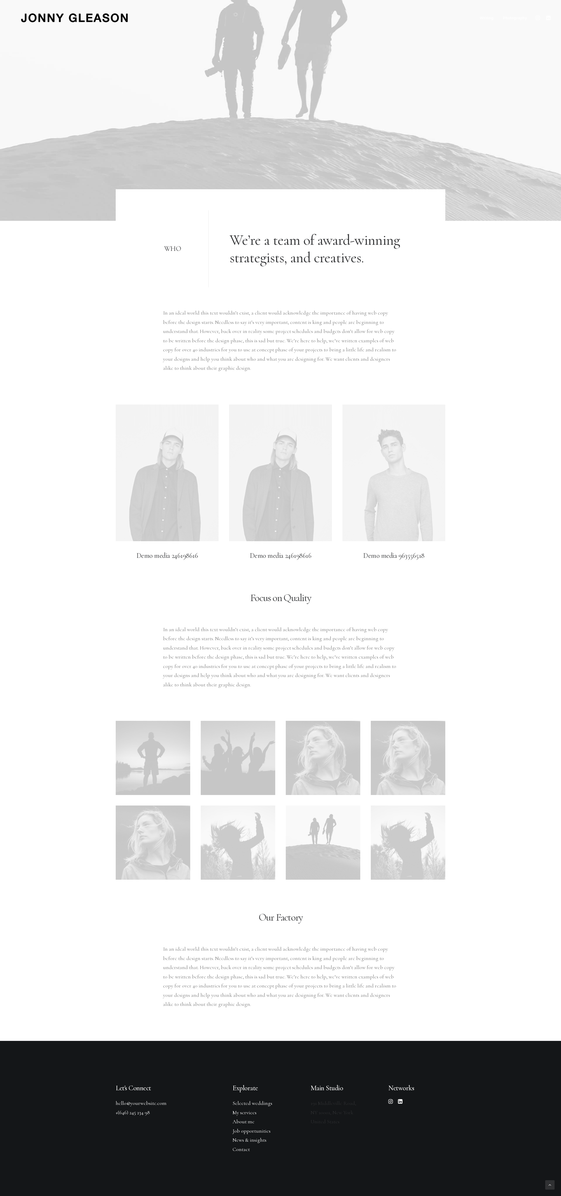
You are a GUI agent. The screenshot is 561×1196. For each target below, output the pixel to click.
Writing (487, 17)
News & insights (249, 1140)
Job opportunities (252, 1131)
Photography (515, 17)
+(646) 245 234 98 (133, 1112)
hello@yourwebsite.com (141, 1103)
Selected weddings (252, 1103)
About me (243, 1121)
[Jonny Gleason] (73, 18)
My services (245, 1112)
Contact (241, 1149)
